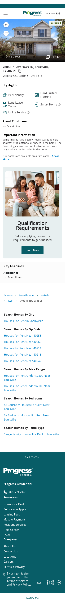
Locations (9, 556)
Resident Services (14, 525)
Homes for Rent (13, 504)
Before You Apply (14, 509)
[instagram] (53, 583)
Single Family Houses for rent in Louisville (31, 434)
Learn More (32, 250)
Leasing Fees (11, 514)
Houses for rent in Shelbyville (23, 321)
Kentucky (8, 294)
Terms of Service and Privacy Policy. (19, 583)
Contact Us (10, 551)
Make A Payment (14, 519)
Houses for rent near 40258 (22, 335)
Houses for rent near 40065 (22, 342)
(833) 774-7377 (17, 492)
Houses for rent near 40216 (22, 354)
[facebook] (48, 583)
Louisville (45, 294)
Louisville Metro (26, 294)
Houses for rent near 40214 (22, 348)
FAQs (6, 535)
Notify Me (32, 598)
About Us (9, 546)
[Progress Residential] (32, 13)
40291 (11, 300)
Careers (8, 561)
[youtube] (59, 583)
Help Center (11, 530)
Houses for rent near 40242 (22, 361)
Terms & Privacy (14, 567)
